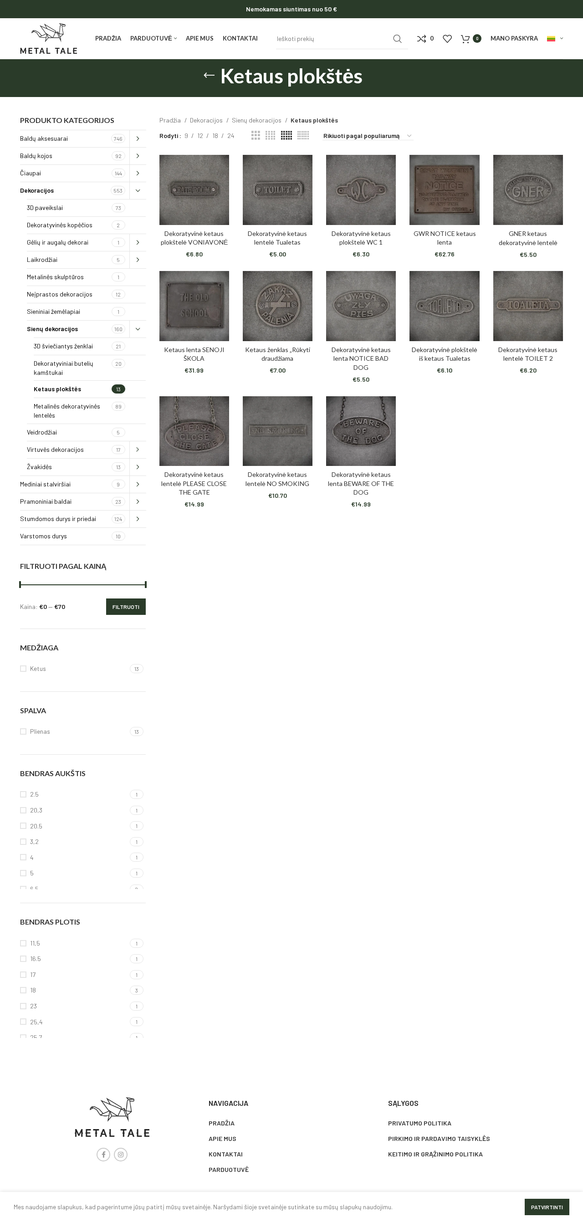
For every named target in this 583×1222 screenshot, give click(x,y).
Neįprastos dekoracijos (59, 294)
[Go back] (209, 75)
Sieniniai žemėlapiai (53, 311)
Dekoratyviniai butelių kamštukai (63, 367)
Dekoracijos (37, 190)
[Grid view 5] (286, 135)
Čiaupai (30, 173)
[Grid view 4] (270, 135)
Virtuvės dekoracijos (55, 449)
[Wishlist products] (447, 39)
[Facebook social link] (103, 1154)
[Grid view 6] (303, 135)
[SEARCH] (397, 38)
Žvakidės (39, 466)
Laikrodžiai (42, 259)
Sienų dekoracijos (52, 328)
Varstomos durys (43, 536)
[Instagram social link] (121, 1154)
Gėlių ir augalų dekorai (57, 242)
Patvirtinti (547, 1207)
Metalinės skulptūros (55, 277)
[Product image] (194, 190)
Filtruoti (126, 606)
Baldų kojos (36, 155)
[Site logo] (48, 37)
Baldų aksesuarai (44, 138)
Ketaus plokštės (57, 389)
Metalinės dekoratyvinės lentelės (67, 410)
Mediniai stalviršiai (45, 484)
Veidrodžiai (42, 432)
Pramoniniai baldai (46, 501)
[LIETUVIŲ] (555, 39)
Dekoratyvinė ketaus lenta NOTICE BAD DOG (361, 358)
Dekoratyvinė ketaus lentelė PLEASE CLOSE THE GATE (194, 483)
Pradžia (170, 120)
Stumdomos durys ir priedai (58, 518)
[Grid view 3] (255, 135)
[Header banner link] (291, 9)
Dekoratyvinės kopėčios (59, 225)
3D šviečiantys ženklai (63, 346)
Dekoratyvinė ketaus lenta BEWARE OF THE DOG (361, 483)
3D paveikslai (45, 207)
